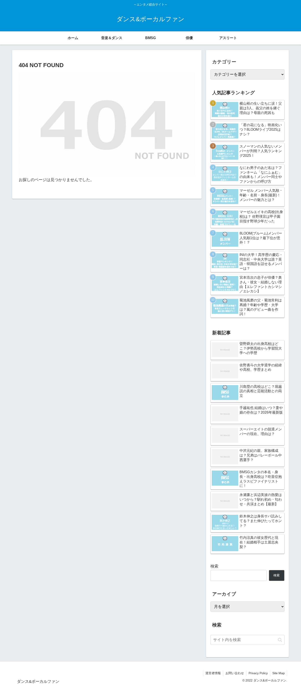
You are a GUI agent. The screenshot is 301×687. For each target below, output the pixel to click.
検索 (214, 566)
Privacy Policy (258, 673)
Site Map (278, 673)
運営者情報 (213, 673)
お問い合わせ (234, 673)
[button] (280, 639)
